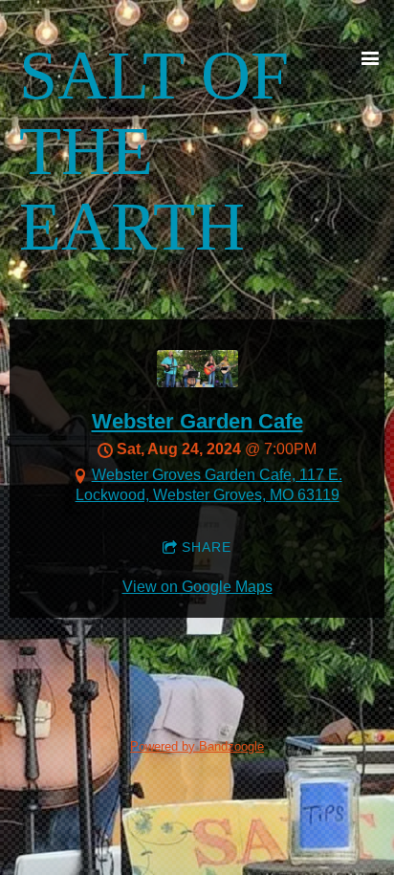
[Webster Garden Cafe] (197, 382)
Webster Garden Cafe (197, 421)
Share (206, 547)
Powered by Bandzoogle (197, 746)
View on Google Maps (197, 587)
